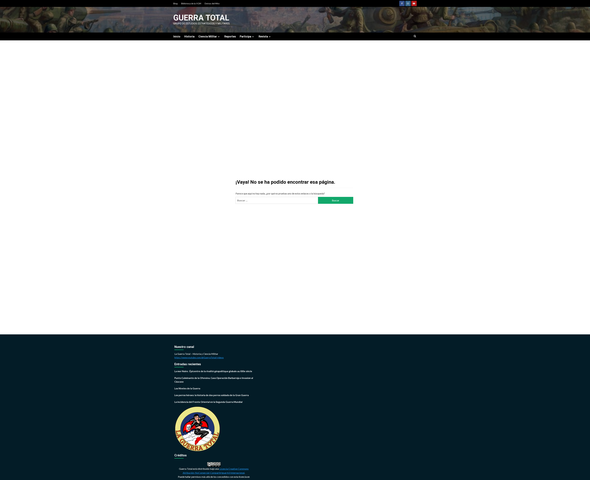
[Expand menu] (218, 36)
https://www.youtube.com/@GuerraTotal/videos (199, 357)
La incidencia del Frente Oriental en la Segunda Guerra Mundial (208, 402)
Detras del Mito (212, 3)
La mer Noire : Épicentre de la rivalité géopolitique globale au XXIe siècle (213, 371)
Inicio (176, 36)
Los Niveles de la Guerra (187, 388)
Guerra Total (201, 17)
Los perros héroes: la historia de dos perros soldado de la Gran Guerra (211, 395)
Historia (189, 36)
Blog (175, 3)
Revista (263, 36)
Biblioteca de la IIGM (191, 3)
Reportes (230, 36)
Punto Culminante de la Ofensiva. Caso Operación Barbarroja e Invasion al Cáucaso (213, 380)
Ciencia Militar (207, 36)
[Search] (415, 36)
